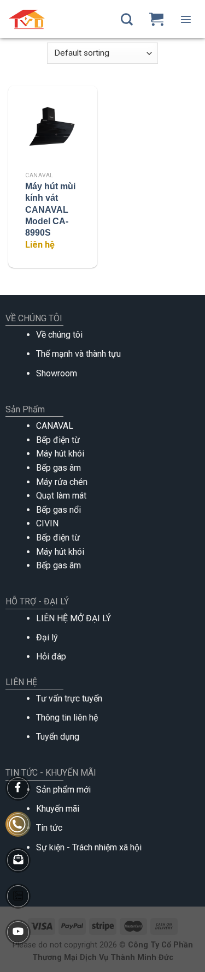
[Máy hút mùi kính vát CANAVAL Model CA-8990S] (52, 130)
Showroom (56, 373)
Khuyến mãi (57, 808)
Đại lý (47, 637)
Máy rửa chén (61, 482)
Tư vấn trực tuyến (69, 698)
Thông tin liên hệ (67, 717)
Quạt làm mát (61, 495)
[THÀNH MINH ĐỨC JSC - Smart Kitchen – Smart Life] (50, 19)
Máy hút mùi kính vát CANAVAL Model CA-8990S (50, 209)
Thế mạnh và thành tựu (78, 354)
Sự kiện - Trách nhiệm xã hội (89, 847)
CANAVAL (54, 426)
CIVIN (47, 523)
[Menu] (186, 19)
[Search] (127, 19)
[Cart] (156, 19)
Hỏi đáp (51, 656)
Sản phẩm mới (63, 789)
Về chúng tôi (59, 334)
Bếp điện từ (58, 440)
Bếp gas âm (58, 468)
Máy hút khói (60, 453)
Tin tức (49, 828)
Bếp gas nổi (58, 510)
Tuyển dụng (57, 736)
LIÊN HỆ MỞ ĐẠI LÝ (73, 618)
